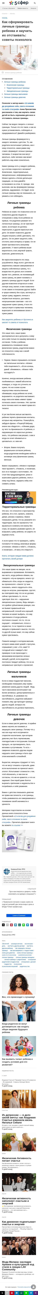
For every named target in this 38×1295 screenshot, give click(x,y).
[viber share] (31, 925)
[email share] (7, 925)
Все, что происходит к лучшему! (18, 997)
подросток (8, 964)
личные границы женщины (25, 957)
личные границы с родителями (15, 959)
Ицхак (4, 1193)
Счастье (5, 1110)
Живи (4, 1153)
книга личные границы (25, 953)
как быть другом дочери (16, 946)
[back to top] (33, 1286)
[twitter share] (3, 924)
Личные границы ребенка (15, 82)
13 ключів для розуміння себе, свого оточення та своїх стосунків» (18, 819)
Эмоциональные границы (17, 91)
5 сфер (4, 1075)
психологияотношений (10, 966)
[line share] (23, 925)
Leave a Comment (19, 915)
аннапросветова (16, 944)
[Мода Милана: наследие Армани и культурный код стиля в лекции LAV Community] (19, 1246)
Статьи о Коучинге (9, 8)
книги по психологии (9, 955)
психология (18, 964)
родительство (25, 966)
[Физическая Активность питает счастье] (19, 1142)
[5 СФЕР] (18, 3)
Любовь (12, 13)
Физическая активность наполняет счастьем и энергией (16, 1201)
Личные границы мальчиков (16, 94)
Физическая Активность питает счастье (16, 1159)
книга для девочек (8, 953)
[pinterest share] (11, 925)
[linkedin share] (15, 925)
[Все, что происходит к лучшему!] (19, 984)
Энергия (33, 8)
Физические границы (15, 85)
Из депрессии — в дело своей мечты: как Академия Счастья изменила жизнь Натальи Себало (19, 1119)
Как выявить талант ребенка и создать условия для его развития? (17, 1062)
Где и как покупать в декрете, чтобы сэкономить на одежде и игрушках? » (22, 892)
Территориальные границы (18, 88)
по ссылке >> (17, 825)
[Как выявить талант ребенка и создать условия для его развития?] (19, 1046)
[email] (7, 1293)
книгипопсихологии (25, 955)
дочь (3, 946)
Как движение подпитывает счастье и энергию (19, 1223)
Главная (4, 13)
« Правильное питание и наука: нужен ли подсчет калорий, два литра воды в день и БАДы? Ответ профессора (18, 904)
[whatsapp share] (19, 925)
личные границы (7, 957)
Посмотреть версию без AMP (25, 1287)
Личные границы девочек (15, 97)
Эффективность (22, 8)
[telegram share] (27, 925)
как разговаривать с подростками (21, 950)
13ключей (5, 944)
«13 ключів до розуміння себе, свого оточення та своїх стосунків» (18, 106)
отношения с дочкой (28, 962)
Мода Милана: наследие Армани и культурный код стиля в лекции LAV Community (18, 1266)
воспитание (29, 944)
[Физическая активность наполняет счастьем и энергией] (19, 1182)
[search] (35, 3)
